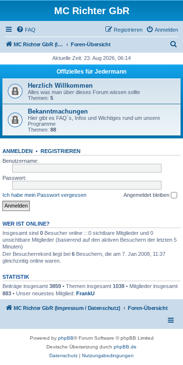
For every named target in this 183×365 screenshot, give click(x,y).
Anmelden (17, 151)
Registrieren (61, 151)
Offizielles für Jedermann (91, 71)
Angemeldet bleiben (147, 195)
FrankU (85, 293)
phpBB (66, 338)
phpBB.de (125, 346)
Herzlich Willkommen (60, 85)
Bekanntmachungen (58, 111)
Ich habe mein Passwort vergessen (44, 195)
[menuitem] (26, 30)
